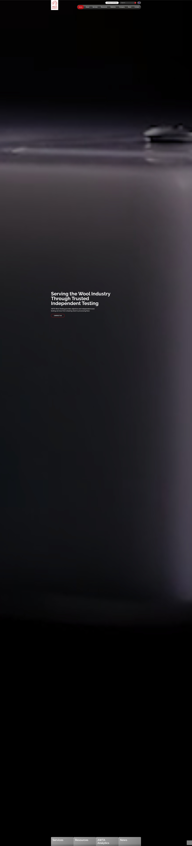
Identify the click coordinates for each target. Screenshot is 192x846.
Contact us (58, 315)
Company (122, 7)
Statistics (113, 7)
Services (95, 7)
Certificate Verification (112, 2)
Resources (104, 7)
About (87, 7)
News (129, 7)
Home (80, 7)
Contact (137, 7)
